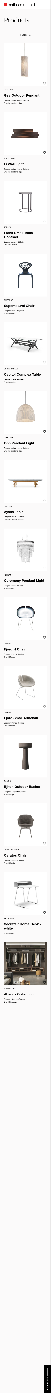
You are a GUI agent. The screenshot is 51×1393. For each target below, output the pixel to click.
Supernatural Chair (19, 306)
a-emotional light (15, 103)
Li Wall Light (14, 164)
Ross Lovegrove (17, 311)
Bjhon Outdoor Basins (22, 787)
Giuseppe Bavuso (18, 999)
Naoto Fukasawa (17, 517)
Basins (7, 781)
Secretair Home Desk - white (22, 926)
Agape (11, 794)
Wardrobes (10, 989)
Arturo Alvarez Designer (20, 100)
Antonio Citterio (17, 242)
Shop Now (9, 919)
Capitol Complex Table (22, 375)
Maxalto (12, 863)
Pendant (8, 575)
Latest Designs (12, 850)
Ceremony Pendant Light (24, 581)
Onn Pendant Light (19, 443)
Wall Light (9, 159)
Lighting (8, 90)
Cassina (12, 382)
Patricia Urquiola (17, 654)
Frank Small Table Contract (18, 235)
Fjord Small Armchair (21, 718)
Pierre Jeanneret (17, 379)
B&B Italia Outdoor (16, 520)
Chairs (7, 644)
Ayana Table (14, 512)
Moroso (12, 314)
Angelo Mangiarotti (18, 792)
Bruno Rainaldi (17, 586)
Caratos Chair (15, 856)
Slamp (11, 588)
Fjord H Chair (15, 649)
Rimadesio (13, 1002)
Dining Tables (11, 369)
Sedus (11, 933)
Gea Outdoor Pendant (21, 96)
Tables (7, 227)
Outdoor (8, 300)
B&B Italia (13, 245)
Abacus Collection (19, 994)
